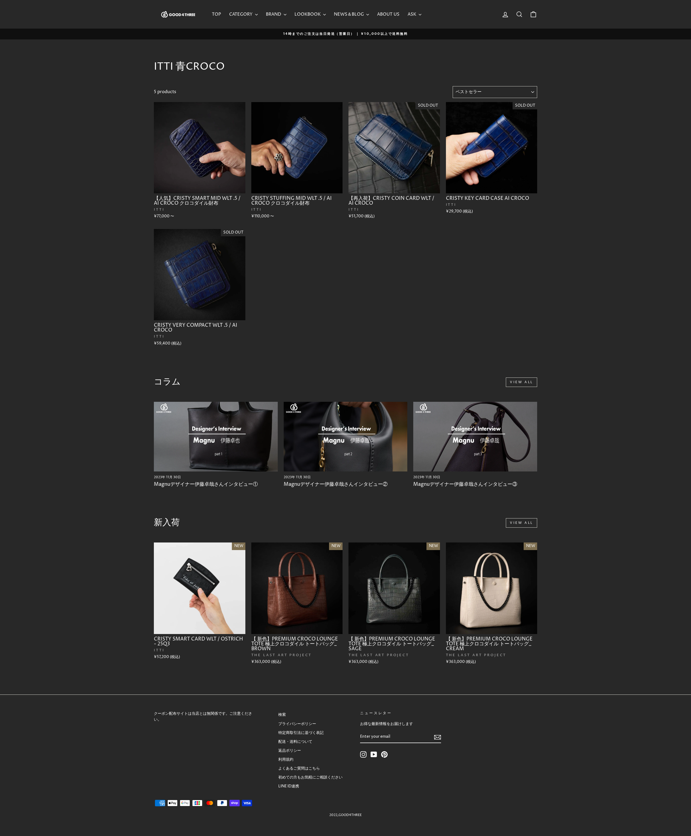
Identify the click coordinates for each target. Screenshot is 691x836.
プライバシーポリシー (297, 724)
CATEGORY (241, 14)
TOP (216, 14)
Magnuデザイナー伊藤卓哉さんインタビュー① (206, 484)
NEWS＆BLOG (349, 14)
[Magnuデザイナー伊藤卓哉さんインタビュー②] (346, 436)
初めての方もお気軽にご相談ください (310, 777)
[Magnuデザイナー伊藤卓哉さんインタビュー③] (475, 436)
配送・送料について (295, 741)
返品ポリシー (289, 750)
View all (521, 382)
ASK (412, 14)
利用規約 (285, 759)
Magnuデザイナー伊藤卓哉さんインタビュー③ (465, 484)
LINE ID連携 (288, 786)
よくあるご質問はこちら (299, 768)
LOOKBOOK (308, 14)
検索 (282, 714)
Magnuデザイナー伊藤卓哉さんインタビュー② (336, 484)
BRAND (274, 14)
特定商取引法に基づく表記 (301, 732)
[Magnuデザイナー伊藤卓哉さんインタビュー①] (216, 436)
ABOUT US (388, 14)
